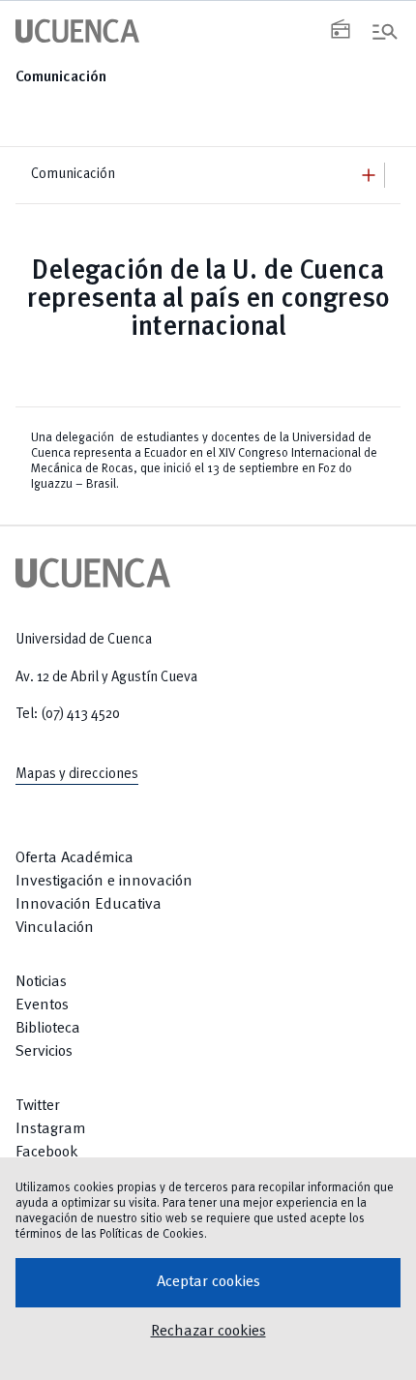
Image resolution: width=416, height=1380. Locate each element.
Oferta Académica (74, 858)
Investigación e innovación (104, 881)
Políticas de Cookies (152, 1234)
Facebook (46, 1152)
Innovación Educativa (88, 905)
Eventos (42, 1005)
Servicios (44, 1052)
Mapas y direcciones (76, 774)
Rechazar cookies (208, 1331)
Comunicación (60, 77)
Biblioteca (47, 1028)
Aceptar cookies (208, 1282)
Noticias (41, 982)
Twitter (37, 1106)
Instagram (50, 1129)
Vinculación (54, 928)
